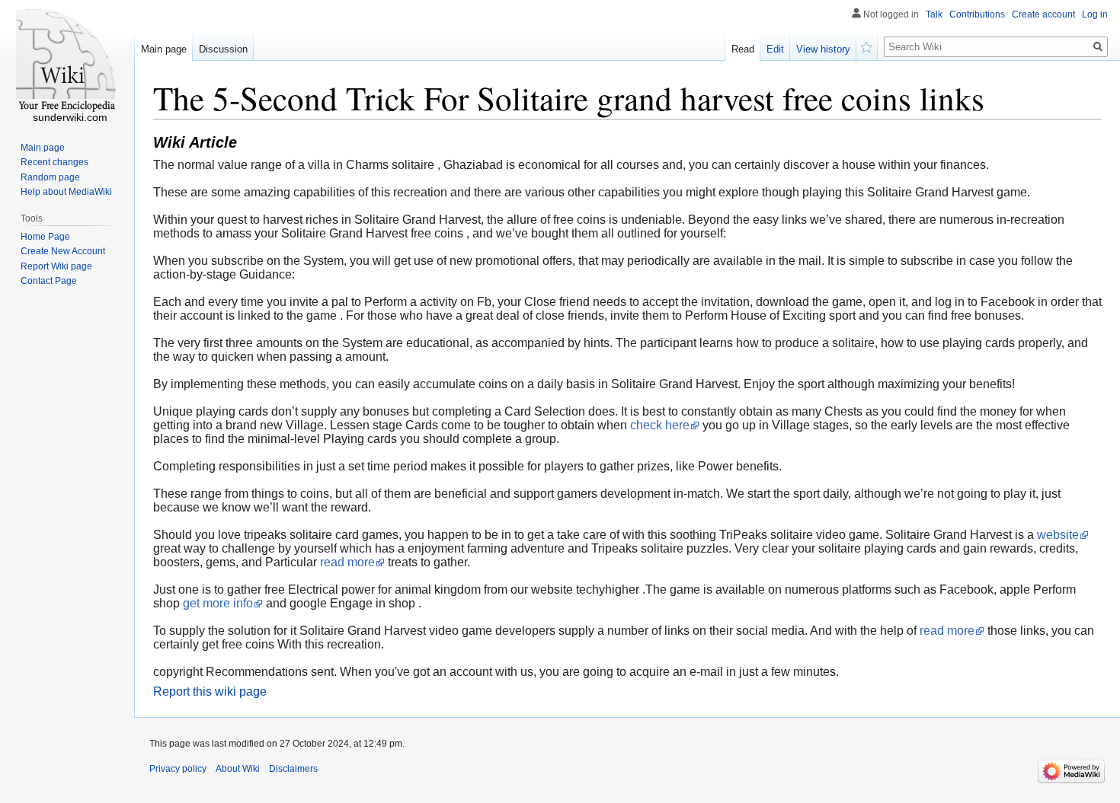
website (1058, 534)
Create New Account (63, 251)
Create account (1043, 14)
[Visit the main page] (67, 61)
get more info (218, 603)
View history (823, 49)
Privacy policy (177, 768)
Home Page (45, 236)
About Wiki (238, 768)
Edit (775, 49)
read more (347, 562)
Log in (1095, 14)
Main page (164, 49)
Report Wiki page (56, 266)
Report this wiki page (210, 691)
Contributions (977, 14)
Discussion (223, 49)
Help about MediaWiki (66, 191)
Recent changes (54, 162)
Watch (867, 45)
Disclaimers (293, 768)
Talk (934, 14)
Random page (50, 177)
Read (742, 49)
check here (660, 425)
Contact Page (49, 281)
